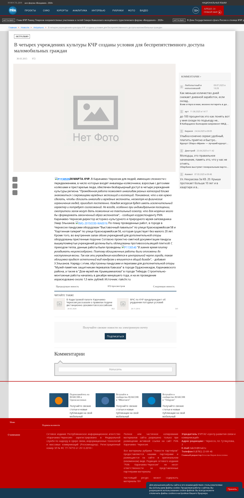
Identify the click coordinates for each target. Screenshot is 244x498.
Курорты (62, 10)
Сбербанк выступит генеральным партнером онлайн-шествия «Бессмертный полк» (205, 167)
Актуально (22, 36)
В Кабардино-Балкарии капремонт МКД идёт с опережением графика (205, 123)
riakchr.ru (125, 279)
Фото (131, 10)
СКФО (46, 10)
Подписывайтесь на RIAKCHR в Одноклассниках (79, 397)
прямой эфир (211, 10)
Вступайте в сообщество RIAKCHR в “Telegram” (174, 397)
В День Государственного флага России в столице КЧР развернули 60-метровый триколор (103, 20)
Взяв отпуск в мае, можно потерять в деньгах (205, 104)
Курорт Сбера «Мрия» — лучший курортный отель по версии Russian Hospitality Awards (205, 143)
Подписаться (115, 336)
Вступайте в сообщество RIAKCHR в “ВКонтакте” (127, 397)
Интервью (98, 10)
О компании (14, 435)
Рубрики (117, 10)
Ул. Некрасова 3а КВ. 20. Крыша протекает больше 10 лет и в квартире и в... (200, 183)
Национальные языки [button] (214, 2)
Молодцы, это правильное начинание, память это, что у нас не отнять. (203, 159)
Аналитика (80, 10)
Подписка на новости (51, 425)
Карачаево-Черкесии (107, 179)
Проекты (30, 10)
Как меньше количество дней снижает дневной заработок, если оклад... (202, 97)
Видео (144, 10)
